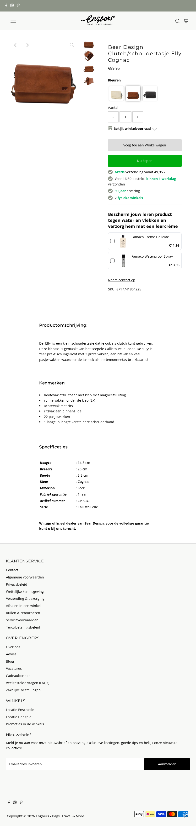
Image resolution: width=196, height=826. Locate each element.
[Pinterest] (18, 6)
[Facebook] (6, 6)
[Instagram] (12, 6)
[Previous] (15, 45)
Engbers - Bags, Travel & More (60, 816)
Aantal (113, 107)
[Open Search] (177, 21)
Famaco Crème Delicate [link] (150, 237)
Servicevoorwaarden (22, 620)
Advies (11, 654)
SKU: (111, 289)
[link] (123, 241)
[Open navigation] (29, 21)
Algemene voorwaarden (25, 577)
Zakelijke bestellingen (23, 690)
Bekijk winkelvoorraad (132, 128)
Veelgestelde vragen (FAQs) (27, 683)
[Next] (27, 45)
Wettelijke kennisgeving (25, 591)
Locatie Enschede (20, 709)
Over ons (13, 647)
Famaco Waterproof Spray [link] (152, 256)
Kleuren (114, 80)
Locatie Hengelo (18, 717)
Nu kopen (144, 160)
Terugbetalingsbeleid (23, 627)
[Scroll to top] (186, 816)
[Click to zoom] (71, 45)
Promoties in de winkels (25, 724)
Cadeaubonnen (18, 675)
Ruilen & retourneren (23, 613)
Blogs (10, 661)
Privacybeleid (16, 584)
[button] (116, 93)
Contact (12, 570)
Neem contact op (121, 280)
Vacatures (14, 668)
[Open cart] (186, 21)
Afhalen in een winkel (23, 605)
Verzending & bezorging (25, 598)
